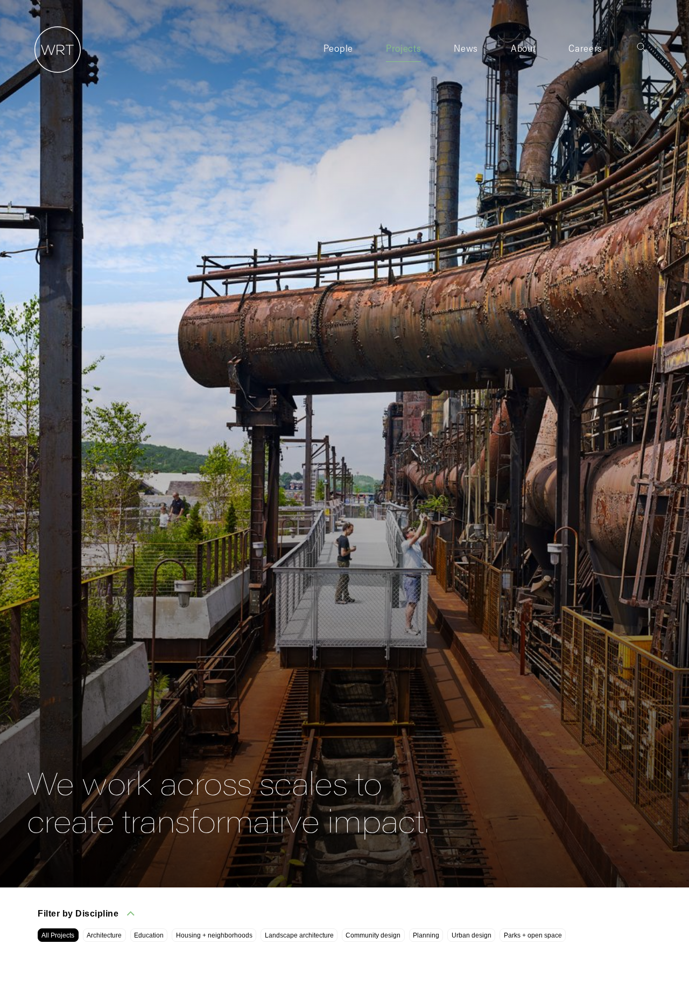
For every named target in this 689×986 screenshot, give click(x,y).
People (338, 47)
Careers (585, 47)
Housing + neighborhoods (214, 935)
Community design (373, 935)
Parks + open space (533, 935)
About (523, 47)
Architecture (104, 935)
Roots (523, 68)
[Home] (54, 73)
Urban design (471, 935)
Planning (426, 935)
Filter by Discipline (78, 913)
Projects (403, 47)
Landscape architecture (299, 935)
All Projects (57, 935)
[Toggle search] (641, 47)
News (466, 47)
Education (149, 935)
